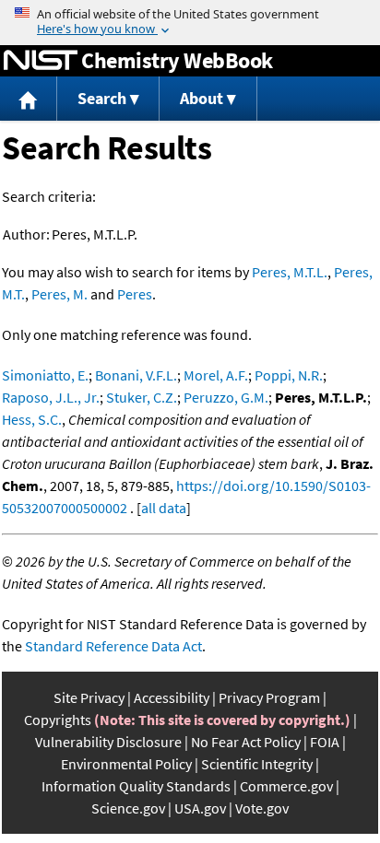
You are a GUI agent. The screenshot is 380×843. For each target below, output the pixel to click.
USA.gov (200, 808)
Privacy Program (269, 697)
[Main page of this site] (28, 99)
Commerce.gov (286, 786)
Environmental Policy (126, 764)
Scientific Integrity (257, 764)
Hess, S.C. (32, 419)
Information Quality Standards (136, 786)
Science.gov (128, 808)
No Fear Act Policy (246, 741)
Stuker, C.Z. (141, 397)
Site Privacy (89, 697)
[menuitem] (28, 99)
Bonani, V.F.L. (136, 375)
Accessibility (171, 697)
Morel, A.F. (216, 375)
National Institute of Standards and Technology (40, 61)
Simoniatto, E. (45, 375)
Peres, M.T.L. (289, 272)
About (201, 98)
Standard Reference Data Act (113, 646)
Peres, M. (59, 294)
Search (101, 98)
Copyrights (57, 719)
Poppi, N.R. (289, 375)
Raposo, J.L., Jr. (51, 397)
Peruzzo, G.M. (226, 397)
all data (163, 507)
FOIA (324, 741)
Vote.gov (262, 808)
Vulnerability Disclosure (108, 741)
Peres (134, 294)
